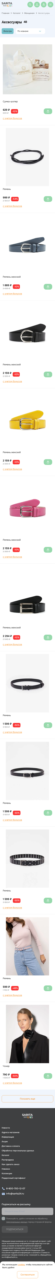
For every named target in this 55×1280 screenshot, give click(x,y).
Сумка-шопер (10, 101)
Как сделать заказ (10, 1164)
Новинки (6, 1169)
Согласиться (28, 1274)
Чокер (6, 1066)
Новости (6, 1128)
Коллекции (7, 1173)
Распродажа (8, 1159)
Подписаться (14, 1229)
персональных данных (16, 1222)
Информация (8, 1137)
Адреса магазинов (10, 1132)
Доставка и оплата (11, 1146)
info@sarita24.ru (15, 1193)
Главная (5, 13)
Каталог (17, 13)
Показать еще (27, 1098)
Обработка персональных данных (18, 1150)
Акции (5, 1141)
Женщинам (29, 13)
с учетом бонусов (12, 118)
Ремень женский (12, 277)
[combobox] (18, 31)
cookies (21, 1264)
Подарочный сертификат (14, 1178)
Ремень (7, 189)
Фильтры (7, 31)
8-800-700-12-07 (15, 1188)
